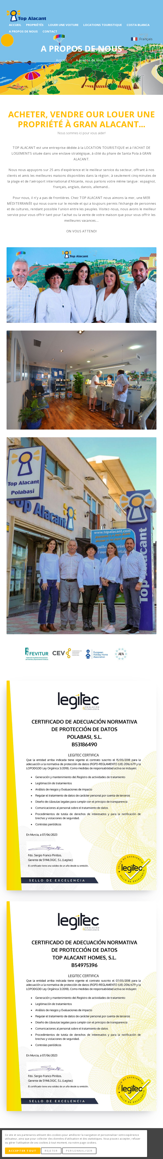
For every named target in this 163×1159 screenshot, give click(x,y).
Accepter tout (22, 1150)
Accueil (62, 60)
